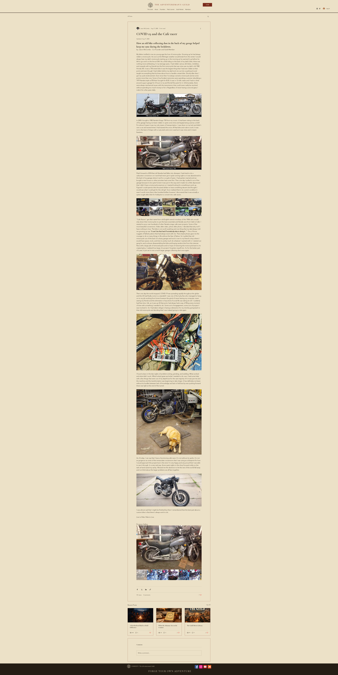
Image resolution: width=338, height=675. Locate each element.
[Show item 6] (194, 574)
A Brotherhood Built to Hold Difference (139, 626)
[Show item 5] (184, 574)
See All (208, 605)
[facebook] (320, 9)
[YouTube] (205, 666)
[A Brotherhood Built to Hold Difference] (140, 615)
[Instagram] (201, 666)
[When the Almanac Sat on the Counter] (169, 615)
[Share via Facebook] (137, 589)
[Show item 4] (173, 574)
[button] (208, 16)
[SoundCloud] (209, 666)
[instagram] (317, 9)
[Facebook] (196, 666)
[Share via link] (150, 589)
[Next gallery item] (199, 547)
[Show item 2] (152, 574)
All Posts (130, 16)
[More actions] (200, 28)
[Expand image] (169, 547)
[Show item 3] (163, 574)
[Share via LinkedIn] (146, 589)
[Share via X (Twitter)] (141, 589)
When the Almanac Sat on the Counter (167, 626)
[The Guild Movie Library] (197, 615)
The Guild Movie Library (195, 625)
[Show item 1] (141, 574)
